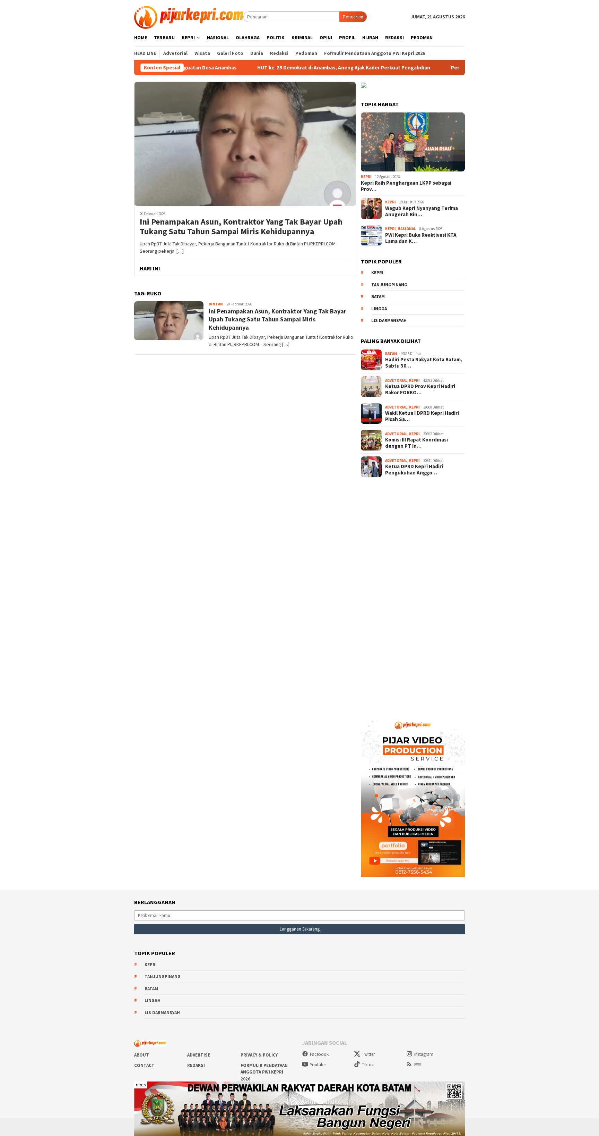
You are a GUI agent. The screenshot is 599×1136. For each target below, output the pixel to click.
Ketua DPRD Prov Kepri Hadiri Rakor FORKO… (420, 389)
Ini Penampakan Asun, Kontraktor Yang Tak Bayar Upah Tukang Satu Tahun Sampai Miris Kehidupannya (241, 227)
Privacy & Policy (259, 1055)
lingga (379, 309)
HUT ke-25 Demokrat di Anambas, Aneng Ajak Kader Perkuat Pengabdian (298, 68)
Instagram (423, 1054)
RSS (417, 1065)
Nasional (407, 228)
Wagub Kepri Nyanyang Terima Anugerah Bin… (421, 211)
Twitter (368, 1054)
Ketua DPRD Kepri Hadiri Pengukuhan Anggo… (414, 469)
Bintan (216, 304)
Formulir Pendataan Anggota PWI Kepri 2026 (264, 1072)
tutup (141, 1084)
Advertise (198, 1055)
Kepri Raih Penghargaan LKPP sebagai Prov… (406, 186)
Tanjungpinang (389, 285)
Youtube (317, 1065)
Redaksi (196, 1065)
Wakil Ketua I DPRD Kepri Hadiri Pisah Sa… (422, 416)
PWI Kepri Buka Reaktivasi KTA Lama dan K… (421, 238)
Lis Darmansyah (389, 320)
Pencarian (353, 17)
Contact (144, 1065)
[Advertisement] (413, 594)
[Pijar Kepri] (188, 16)
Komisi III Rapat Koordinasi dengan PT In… (416, 443)
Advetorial (396, 380)
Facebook (319, 1054)
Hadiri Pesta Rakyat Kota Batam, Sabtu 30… (423, 362)
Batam (378, 297)
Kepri (366, 176)
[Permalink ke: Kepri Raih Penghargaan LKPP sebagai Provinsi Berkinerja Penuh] (413, 141)
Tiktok (368, 1065)
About (141, 1055)
